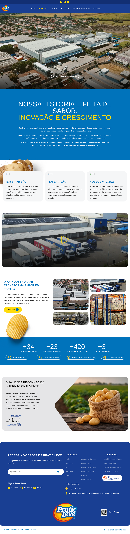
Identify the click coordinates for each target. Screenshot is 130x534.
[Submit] (58, 472)
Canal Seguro (114, 512)
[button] (65, 240)
